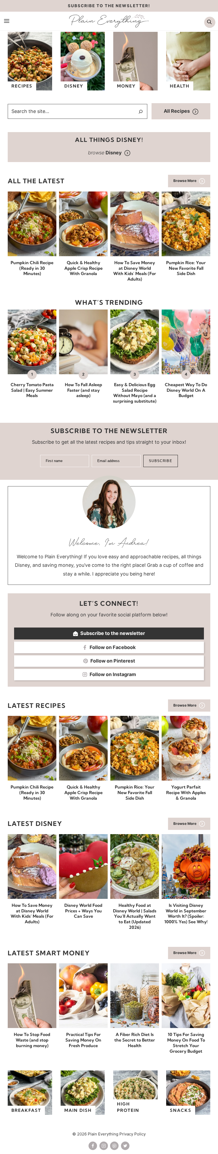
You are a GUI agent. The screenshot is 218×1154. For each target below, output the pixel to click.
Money (126, 86)
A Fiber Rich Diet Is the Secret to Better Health (134, 1040)
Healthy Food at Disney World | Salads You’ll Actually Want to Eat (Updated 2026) (134, 916)
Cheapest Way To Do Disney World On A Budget (186, 390)
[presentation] (32, 223)
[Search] (140, 111)
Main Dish (78, 1110)
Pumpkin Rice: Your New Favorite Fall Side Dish (186, 268)
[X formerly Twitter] (125, 1146)
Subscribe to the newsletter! (109, 5)
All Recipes (177, 111)
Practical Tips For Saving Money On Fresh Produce (83, 1040)
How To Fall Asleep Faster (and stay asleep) (83, 390)
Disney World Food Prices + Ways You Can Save (83, 911)
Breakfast (26, 1110)
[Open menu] (6, 21)
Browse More (184, 180)
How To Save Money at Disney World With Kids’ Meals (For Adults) (134, 271)
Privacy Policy (132, 1133)
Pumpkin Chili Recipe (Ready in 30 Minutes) (32, 268)
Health (180, 86)
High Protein (128, 1107)
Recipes (21, 86)
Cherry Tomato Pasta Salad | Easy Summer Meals (32, 390)
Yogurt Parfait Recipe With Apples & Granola (186, 792)
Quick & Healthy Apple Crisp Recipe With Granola (83, 268)
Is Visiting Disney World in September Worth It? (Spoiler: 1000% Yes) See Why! (186, 913)
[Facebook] (93, 1146)
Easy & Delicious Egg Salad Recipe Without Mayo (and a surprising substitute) (134, 393)
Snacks (180, 1110)
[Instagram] (103, 1146)
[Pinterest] (114, 1146)
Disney (73, 86)
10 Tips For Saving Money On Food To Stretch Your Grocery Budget (186, 1042)
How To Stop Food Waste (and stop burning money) (32, 1040)
